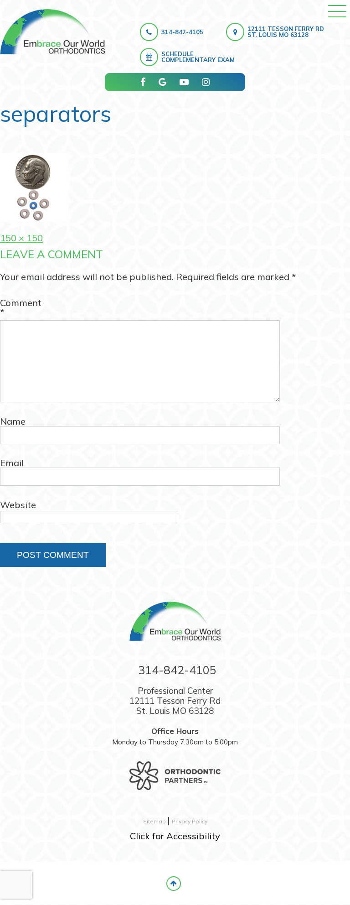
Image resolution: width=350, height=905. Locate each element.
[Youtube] (184, 82)
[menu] (337, 11)
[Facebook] (142, 82)
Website (18, 505)
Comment (20, 307)
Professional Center (175, 701)
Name (13, 421)
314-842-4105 (182, 32)
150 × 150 (21, 238)
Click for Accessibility (175, 836)
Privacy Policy (189, 821)
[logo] (52, 32)
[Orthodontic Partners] (175, 771)
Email (12, 463)
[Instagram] (206, 82)
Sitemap (155, 821)
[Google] (162, 82)
